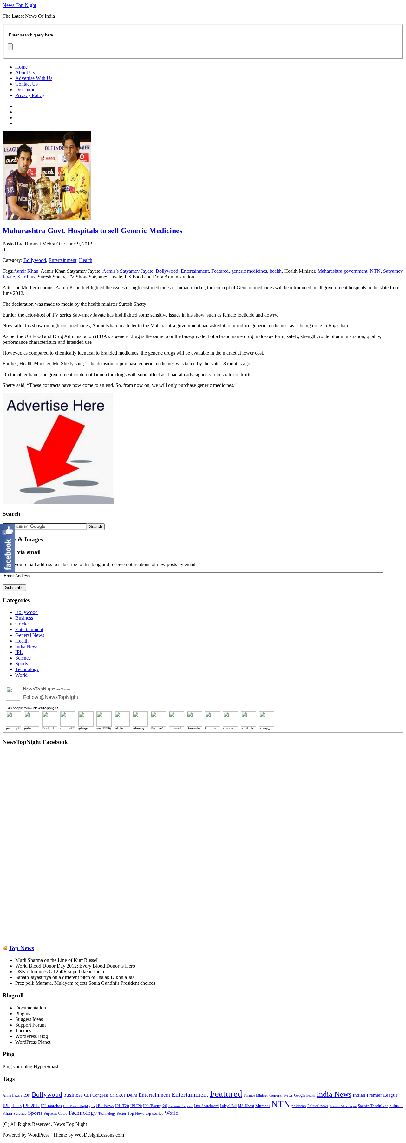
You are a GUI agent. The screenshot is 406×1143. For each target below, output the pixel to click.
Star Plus (26, 276)
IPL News (105, 1105)
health (276, 271)
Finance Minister (256, 1095)
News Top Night (19, 5)
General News (29, 635)
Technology (27, 669)
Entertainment (62, 260)
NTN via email (22, 552)
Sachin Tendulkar (373, 1105)
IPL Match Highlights (79, 1106)
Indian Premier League (375, 1095)
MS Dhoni (246, 1106)
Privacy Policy (29, 95)
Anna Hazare (12, 1095)
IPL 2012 (31, 1105)
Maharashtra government (342, 271)
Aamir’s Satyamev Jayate (127, 271)
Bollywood (34, 260)
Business (24, 618)
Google (299, 1095)
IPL (19, 652)
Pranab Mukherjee (343, 1106)
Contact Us (26, 84)
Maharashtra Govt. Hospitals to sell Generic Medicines (92, 230)
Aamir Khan (25, 271)
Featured (220, 271)
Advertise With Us (33, 78)
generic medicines (249, 271)
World (21, 675)
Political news (317, 1106)
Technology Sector (112, 1114)
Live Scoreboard (206, 1106)
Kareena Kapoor (180, 1106)
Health (85, 260)
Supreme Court (55, 1113)
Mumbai (262, 1106)
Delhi (132, 1095)
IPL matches (51, 1105)
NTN (375, 271)
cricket (117, 1095)
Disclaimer (26, 89)
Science (23, 658)
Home (21, 66)
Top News (21, 948)
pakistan (298, 1105)
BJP (26, 1095)
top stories (154, 1113)
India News (26, 646)
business (73, 1095)
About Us (25, 72)
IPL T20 (122, 1105)
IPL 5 (16, 1105)
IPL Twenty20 (155, 1105)
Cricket (22, 623)
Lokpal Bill (228, 1106)
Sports (21, 663)
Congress (100, 1095)
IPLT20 (136, 1106)
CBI (87, 1095)
